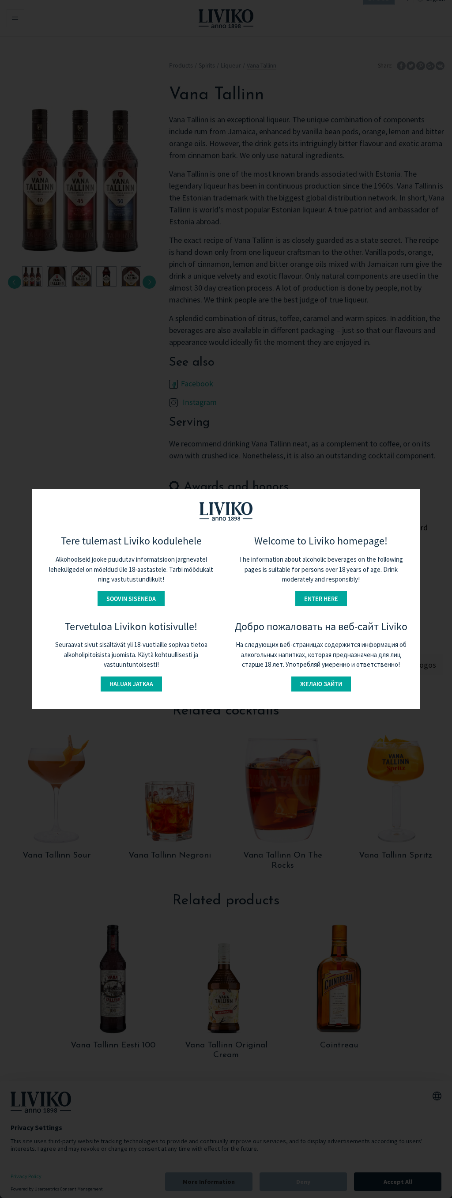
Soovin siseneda (131, 599)
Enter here (321, 599)
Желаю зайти (321, 684)
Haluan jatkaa (131, 684)
